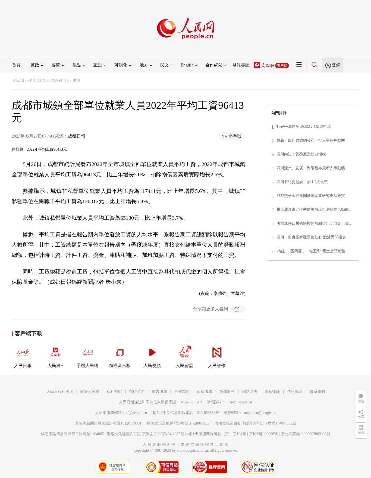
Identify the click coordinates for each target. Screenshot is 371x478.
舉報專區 (241, 65)
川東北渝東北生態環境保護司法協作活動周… (314, 210)
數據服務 (227, 392)
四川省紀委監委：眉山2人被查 (302, 182)
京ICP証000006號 (263, 434)
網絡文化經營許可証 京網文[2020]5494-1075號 (145, 434)
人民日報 (23, 365)
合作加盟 (182, 392)
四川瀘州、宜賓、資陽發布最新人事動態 (310, 168)
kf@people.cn (136, 413)
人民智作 (216, 365)
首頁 (16, 65)
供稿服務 (204, 392)
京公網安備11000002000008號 (305, 434)
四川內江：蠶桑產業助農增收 (301, 154)
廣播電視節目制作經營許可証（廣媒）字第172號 (255, 423)
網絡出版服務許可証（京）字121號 (216, 434)
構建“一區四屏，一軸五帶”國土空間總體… (313, 251)
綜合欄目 (58, 81)
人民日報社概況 (59, 392)
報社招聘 (114, 392)
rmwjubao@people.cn (259, 413)
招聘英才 (136, 392)
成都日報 (76, 136)
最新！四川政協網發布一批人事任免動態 (310, 140)
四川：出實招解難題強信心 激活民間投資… (313, 237)
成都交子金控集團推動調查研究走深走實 (310, 196)
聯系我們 (317, 392)
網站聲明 (249, 392)
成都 (76, 81)
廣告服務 (159, 392)
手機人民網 (87, 365)
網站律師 (272, 392)
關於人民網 (89, 392)
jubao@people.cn (238, 402)
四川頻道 (37, 81)
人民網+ (55, 365)
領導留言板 (120, 365)
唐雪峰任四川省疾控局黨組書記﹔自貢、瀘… (314, 223)
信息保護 (294, 392)
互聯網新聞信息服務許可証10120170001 (108, 423)
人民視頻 (152, 365)
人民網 (18, 81)
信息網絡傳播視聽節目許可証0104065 (72, 434)
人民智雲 (184, 365)
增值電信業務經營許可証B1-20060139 (178, 423)
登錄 (336, 65)
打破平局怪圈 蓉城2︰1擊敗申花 (303, 127)
